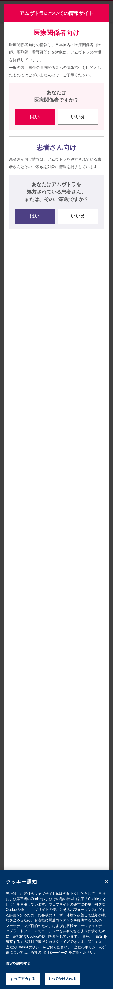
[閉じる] (106, 881)
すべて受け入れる (62, 979)
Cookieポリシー (29, 947)
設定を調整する (18, 963)
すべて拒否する (22, 979)
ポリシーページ (55, 952)
